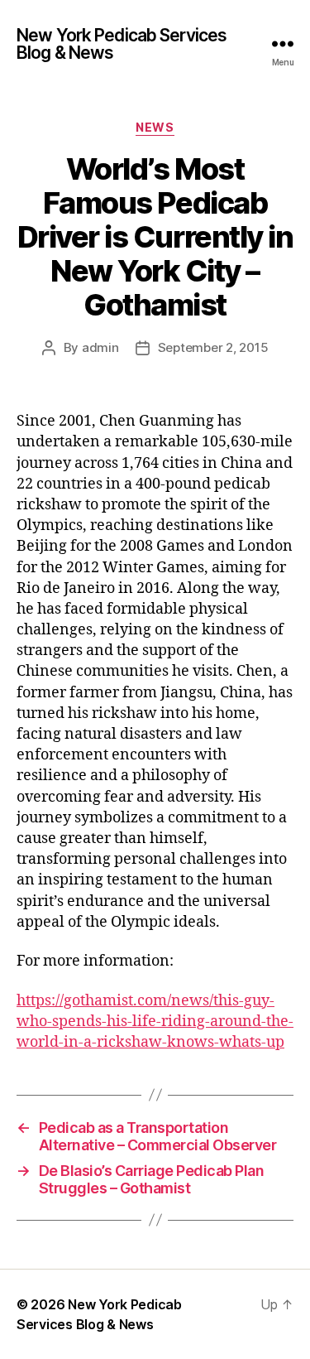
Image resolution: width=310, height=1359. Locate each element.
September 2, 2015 (213, 347)
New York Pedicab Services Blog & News (122, 44)
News (155, 127)
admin (100, 347)
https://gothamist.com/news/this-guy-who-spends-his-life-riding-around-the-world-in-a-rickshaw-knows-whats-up (155, 1021)
